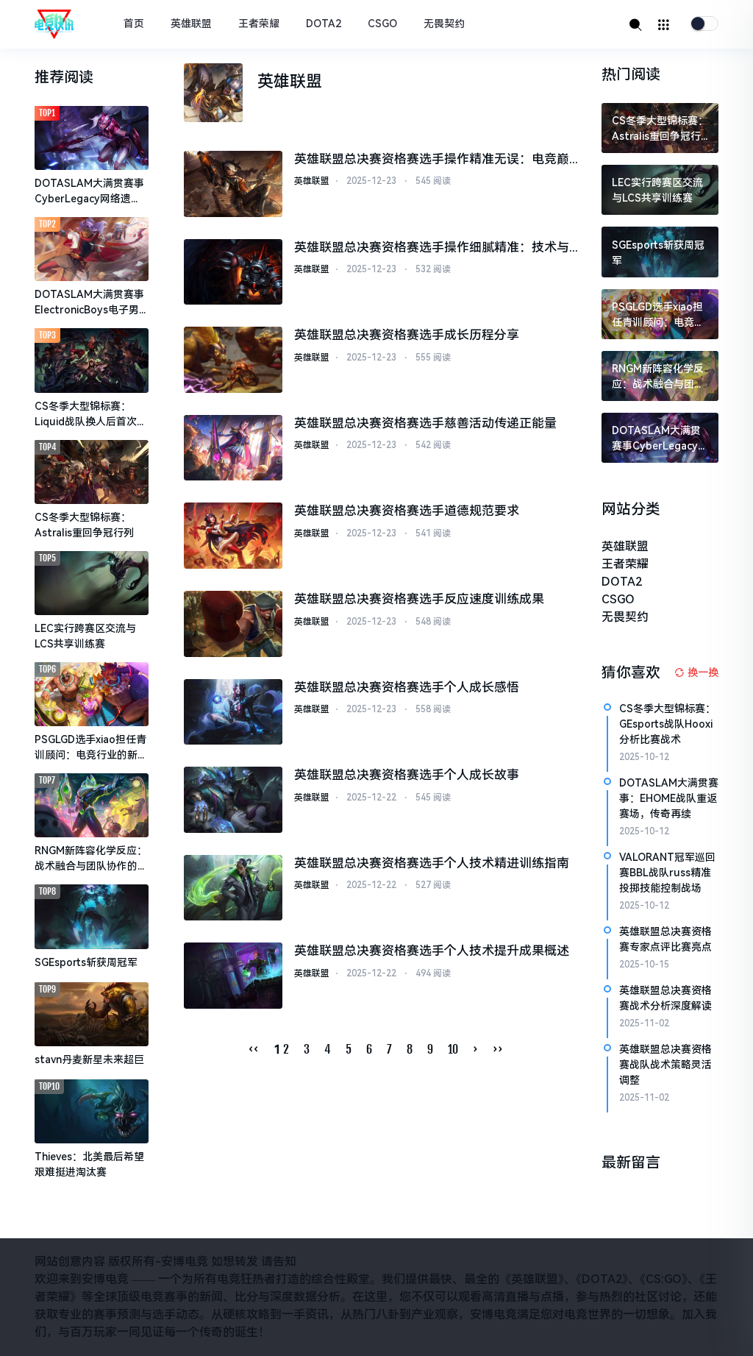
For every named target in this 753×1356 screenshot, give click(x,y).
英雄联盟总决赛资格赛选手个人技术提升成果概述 (431, 950)
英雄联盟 (191, 23)
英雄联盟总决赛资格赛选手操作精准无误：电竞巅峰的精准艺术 (431, 160)
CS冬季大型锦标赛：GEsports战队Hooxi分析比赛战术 (667, 724)
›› (498, 1049)
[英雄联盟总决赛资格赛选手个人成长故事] (233, 800)
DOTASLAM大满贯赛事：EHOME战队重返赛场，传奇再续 (668, 798)
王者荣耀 (258, 23)
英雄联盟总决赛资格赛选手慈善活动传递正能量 (425, 423)
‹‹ (254, 1049)
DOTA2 (323, 23)
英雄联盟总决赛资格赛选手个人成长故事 (406, 774)
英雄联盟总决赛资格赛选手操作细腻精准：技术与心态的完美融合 (431, 249)
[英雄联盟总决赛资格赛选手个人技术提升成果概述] (233, 976)
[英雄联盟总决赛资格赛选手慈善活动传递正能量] (233, 448)
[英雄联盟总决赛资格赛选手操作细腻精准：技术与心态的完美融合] (233, 272)
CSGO (382, 23)
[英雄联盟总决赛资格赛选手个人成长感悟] (233, 712)
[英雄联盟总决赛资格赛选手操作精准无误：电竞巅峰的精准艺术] (233, 184)
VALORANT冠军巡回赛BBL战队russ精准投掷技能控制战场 (667, 872)
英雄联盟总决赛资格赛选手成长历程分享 (406, 334)
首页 (134, 23)
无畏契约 (444, 23)
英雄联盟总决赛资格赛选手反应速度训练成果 (419, 599)
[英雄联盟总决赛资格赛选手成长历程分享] (233, 360)
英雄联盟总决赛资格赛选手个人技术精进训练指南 (431, 863)
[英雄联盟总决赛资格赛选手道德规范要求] (233, 536)
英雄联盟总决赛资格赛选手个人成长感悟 (406, 687)
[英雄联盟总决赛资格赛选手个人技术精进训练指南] (233, 888)
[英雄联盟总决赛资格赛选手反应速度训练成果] (233, 624)
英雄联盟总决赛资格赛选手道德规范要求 (406, 510)
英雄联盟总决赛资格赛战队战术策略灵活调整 (665, 1064)
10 (453, 1049)
